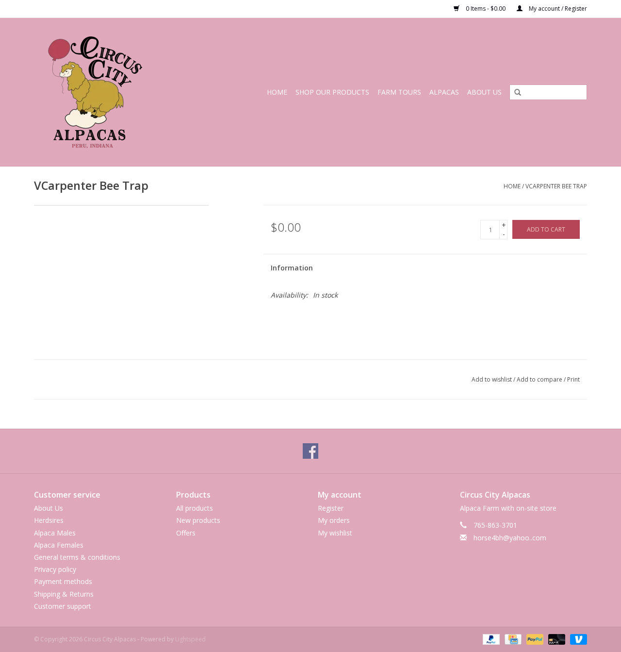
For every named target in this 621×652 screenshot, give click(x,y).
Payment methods (63, 581)
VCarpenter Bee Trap (556, 186)
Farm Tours (399, 92)
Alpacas (444, 92)
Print (573, 379)
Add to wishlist (492, 379)
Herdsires (49, 520)
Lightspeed (190, 639)
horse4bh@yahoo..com (510, 537)
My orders (334, 520)
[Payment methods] (490, 639)
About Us (484, 92)
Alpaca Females (58, 545)
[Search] (514, 92)
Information (292, 267)
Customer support (62, 606)
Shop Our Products (332, 92)
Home (277, 92)
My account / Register (557, 8)
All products (194, 508)
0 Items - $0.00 (485, 8)
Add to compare (540, 379)
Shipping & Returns (64, 594)
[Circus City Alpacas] (108, 92)
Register (330, 508)
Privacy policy (55, 569)
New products (198, 520)
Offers (186, 532)
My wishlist (335, 532)
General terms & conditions (77, 557)
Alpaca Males (55, 532)
